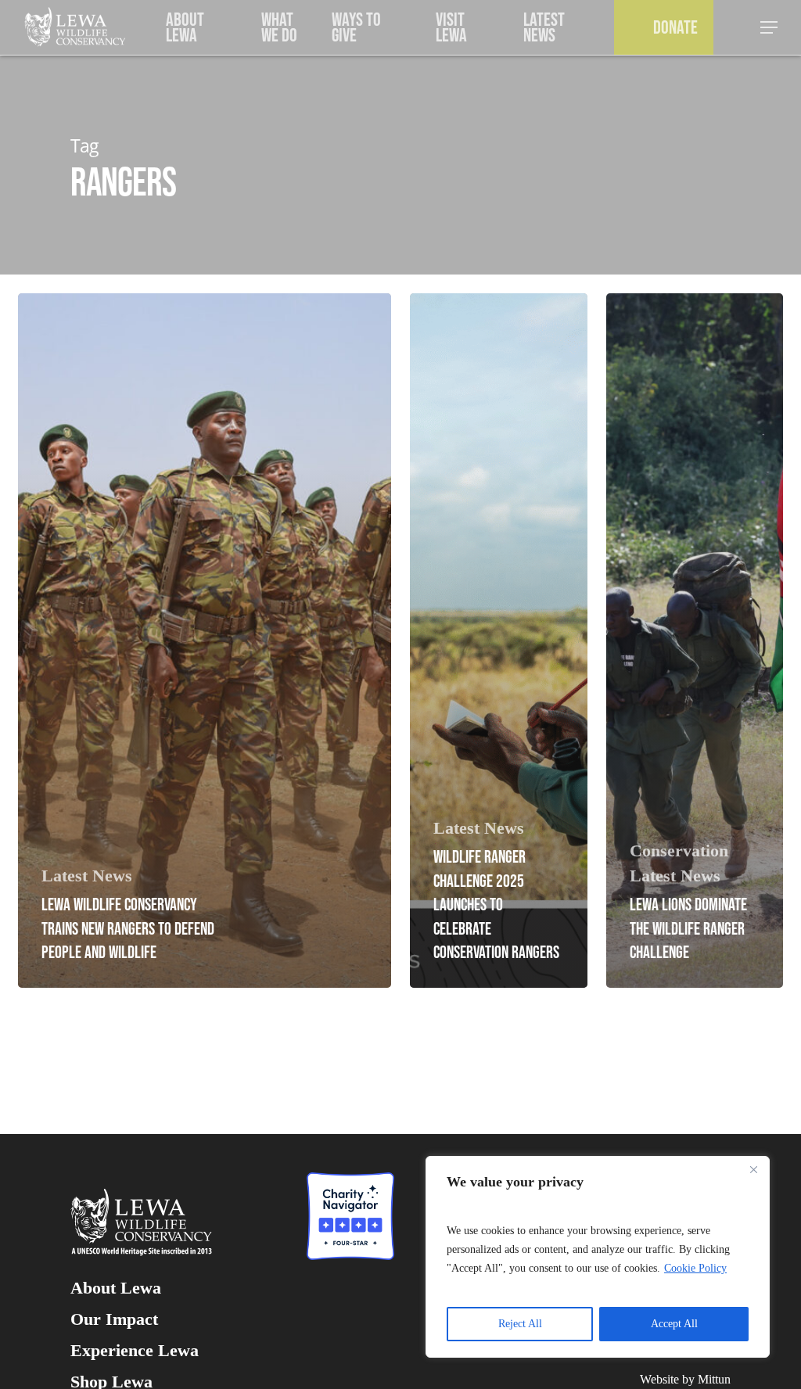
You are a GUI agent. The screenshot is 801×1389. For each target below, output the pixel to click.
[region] (598, 1257)
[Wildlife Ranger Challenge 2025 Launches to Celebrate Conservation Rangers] (498, 640)
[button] (769, 28)
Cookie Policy (695, 1268)
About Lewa (115, 1288)
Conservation (679, 851)
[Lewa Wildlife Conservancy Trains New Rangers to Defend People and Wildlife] (204, 640)
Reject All (520, 1324)
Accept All (674, 1324)
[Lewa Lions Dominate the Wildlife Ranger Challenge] (695, 640)
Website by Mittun (685, 1379)
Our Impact (114, 1319)
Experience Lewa (134, 1350)
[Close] (753, 1169)
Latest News (86, 876)
